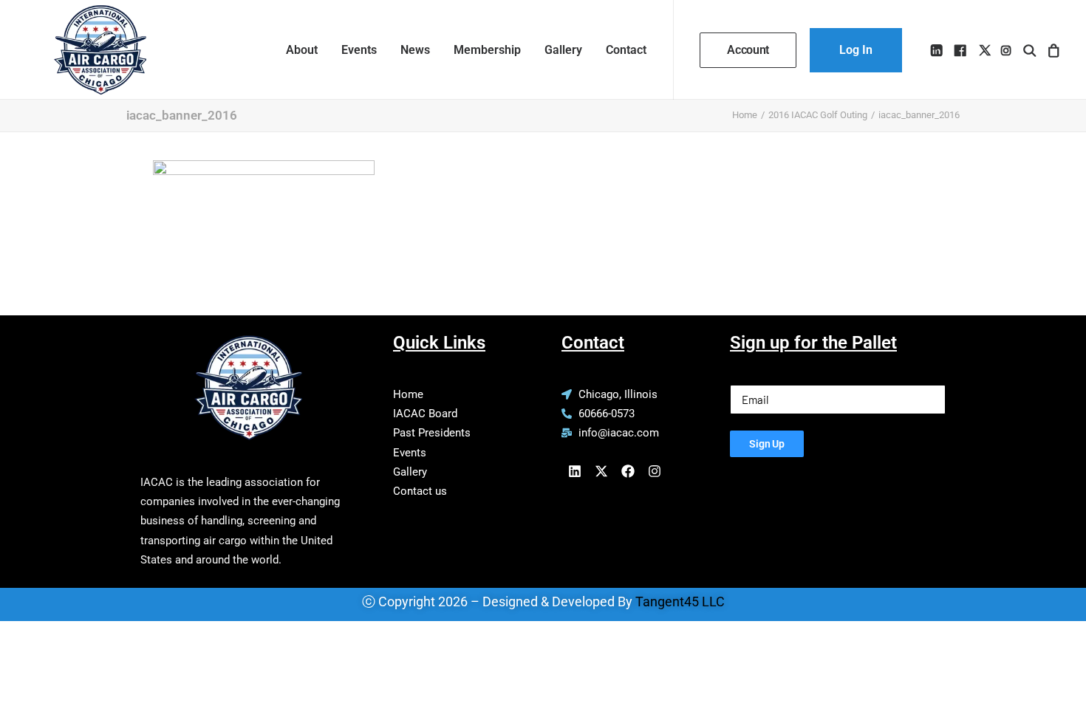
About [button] (302, 50)
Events (359, 50)
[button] (938, 50)
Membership (487, 50)
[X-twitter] (601, 471)
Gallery (563, 50)
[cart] (1052, 50)
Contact (626, 50)
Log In (855, 50)
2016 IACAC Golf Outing (817, 114)
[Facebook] (628, 471)
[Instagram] (654, 471)
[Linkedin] (574, 471)
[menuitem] (302, 50)
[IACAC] (85, 50)
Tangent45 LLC (680, 601)
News (415, 50)
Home (744, 114)
